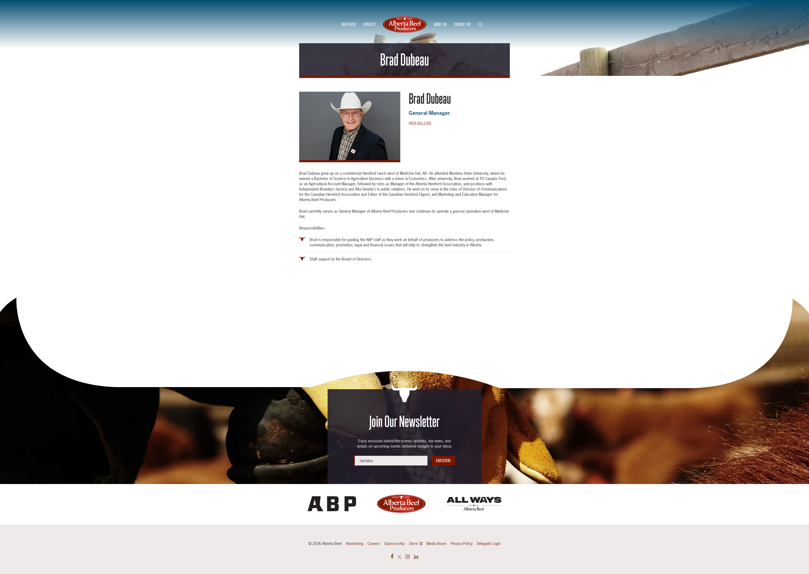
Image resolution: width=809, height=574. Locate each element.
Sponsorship (394, 543)
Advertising (354, 543)
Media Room (436, 543)
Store (413, 543)
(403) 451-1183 (420, 123)
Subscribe (443, 460)
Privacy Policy (462, 543)
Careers (374, 543)
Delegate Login (489, 543)
